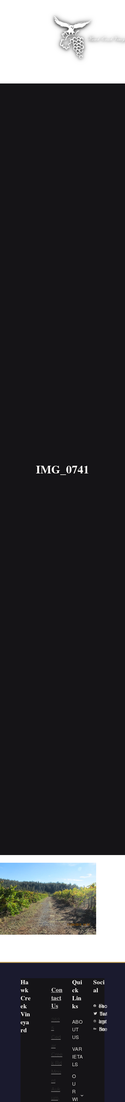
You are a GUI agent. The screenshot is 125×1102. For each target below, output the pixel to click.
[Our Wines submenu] (82, 1095)
